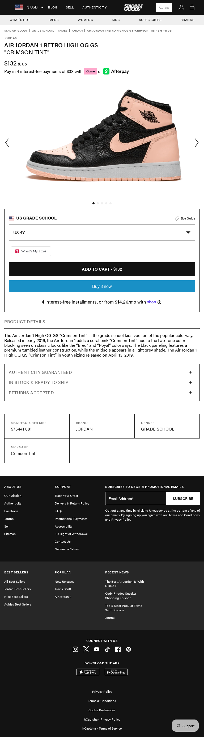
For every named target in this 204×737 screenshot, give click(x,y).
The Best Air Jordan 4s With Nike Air (124, 583)
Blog (52, 7)
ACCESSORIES (150, 19)
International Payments (71, 518)
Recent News (117, 572)
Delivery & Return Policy (72, 503)
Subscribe (183, 498)
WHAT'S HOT (20, 19)
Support (63, 486)
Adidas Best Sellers (17, 604)
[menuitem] (53, 7)
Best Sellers (16, 572)
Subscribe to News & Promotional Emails (144, 486)
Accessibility (64, 526)
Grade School (43, 30)
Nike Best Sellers (16, 596)
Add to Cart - (102, 269)
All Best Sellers (14, 581)
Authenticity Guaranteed (40, 372)
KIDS (116, 19)
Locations (11, 510)
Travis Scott (63, 588)
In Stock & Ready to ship (38, 382)
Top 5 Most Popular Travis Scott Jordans (123, 607)
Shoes (62, 30)
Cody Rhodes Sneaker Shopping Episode (120, 595)
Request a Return (67, 549)
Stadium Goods (16, 30)
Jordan (77, 30)
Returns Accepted (31, 392)
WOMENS (85, 19)
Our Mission (13, 495)
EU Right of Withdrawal (71, 533)
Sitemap (10, 533)
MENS (54, 19)
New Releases (64, 581)
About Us (13, 486)
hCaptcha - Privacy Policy (102, 719)
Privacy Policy (102, 691)
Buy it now (102, 286)
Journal (9, 518)
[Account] (181, 7)
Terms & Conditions (102, 700)
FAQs (58, 510)
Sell (70, 7)
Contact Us (63, 541)
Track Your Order (66, 495)
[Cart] (192, 7)
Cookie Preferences (102, 710)
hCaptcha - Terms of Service (102, 728)
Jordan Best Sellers (17, 588)
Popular (63, 572)
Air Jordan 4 (63, 596)
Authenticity (94, 7)
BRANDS (187, 19)
